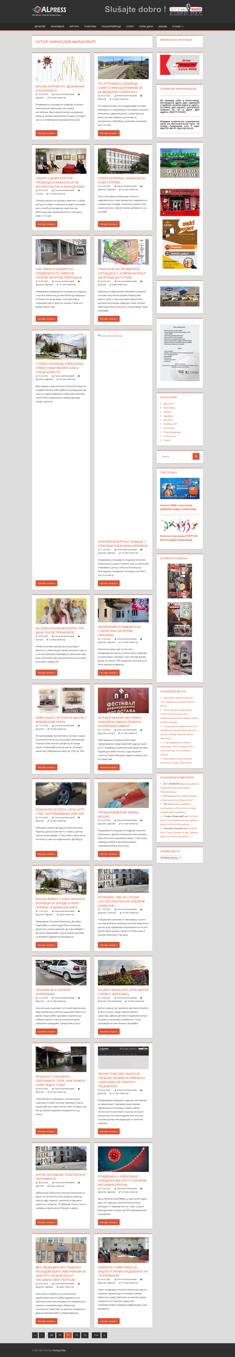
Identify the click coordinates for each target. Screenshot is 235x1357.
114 (96, 1335)
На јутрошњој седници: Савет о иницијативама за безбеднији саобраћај (120, 87)
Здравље (40, 97)
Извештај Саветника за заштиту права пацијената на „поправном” (123, 1271)
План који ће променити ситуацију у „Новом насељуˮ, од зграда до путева (122, 273)
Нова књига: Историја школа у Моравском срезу (61, 719)
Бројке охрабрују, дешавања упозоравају (60, 88)
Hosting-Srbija (59, 1350)
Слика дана (146, 26)
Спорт (130, 26)
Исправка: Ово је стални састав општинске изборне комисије (121, 901)
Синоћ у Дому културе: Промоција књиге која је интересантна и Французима (60, 182)
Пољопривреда (111, 26)
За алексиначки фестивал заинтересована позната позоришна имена (119, 721)
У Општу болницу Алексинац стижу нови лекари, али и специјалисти (60, 367)
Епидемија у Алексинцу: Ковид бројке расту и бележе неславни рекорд (122, 1180)
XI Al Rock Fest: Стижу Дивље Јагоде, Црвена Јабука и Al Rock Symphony (179, 820)
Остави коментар (58, 97)
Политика (90, 26)
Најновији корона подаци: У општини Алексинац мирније (123, 543)
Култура (74, 26)
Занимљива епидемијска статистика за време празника (119, 631)
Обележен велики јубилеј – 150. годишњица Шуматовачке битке (177, 701)
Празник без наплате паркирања (53, 991)
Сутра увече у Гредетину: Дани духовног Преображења (179, 787)
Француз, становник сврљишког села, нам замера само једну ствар (60, 1080)
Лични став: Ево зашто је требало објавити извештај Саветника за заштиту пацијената (121, 1080)
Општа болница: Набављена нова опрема (121, 180)
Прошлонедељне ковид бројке (118, 814)
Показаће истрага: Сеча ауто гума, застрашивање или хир (60, 811)
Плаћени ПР (170, 423)
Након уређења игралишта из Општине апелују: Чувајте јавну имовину (178, 808)
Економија (57, 26)
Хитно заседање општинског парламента (61, 1176)
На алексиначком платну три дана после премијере (60, 630)
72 (76, 1335)
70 (60, 1335)
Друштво (40, 26)
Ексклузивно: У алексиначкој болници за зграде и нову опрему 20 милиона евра (60, 903)
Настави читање (46, 133)
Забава (162, 26)
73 (85, 1335)
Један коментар (119, 284)
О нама (176, 26)
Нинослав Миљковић (65, 94)
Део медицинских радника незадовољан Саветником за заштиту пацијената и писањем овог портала (61, 1273)
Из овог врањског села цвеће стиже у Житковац (123, 991)
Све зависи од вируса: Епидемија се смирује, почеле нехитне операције (59, 273)
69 (51, 1335)
